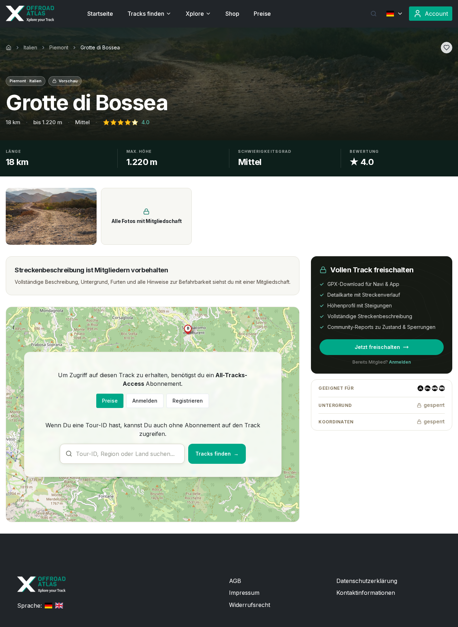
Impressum (244, 592)
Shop (232, 13)
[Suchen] (373, 13)
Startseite (100, 13)
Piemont (58, 47)
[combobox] (122, 453)
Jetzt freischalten (377, 347)
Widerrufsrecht (249, 604)
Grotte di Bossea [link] (100, 47)
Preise (262, 13)
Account (436, 13)
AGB (235, 580)
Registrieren (187, 401)
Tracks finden (145, 13)
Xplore (195, 13)
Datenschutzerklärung (366, 580)
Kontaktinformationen (365, 592)
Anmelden (144, 401)
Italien (30, 47)
